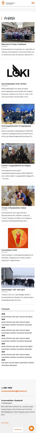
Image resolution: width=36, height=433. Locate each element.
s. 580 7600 (6, 388)
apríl (18, 316)
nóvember (21, 324)
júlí (27, 316)
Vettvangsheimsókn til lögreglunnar (16, 126)
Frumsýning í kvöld (9, 250)
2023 (3, 335)
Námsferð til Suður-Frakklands (13, 44)
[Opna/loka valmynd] (33, 3)
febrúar (9, 316)
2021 (3, 352)
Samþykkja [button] (18, 429)
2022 (3, 343)
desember (28, 324)
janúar (3, 316)
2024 (3, 327)
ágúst (30, 316)
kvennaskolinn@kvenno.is (14, 391)
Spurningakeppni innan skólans (14, 83)
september (5, 324)
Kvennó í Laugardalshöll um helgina (15, 165)
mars (14, 316)
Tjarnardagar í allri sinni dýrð (13, 289)
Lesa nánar (5, 423)
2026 (3, 314)
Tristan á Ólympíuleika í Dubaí (13, 208)
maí (21, 316)
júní (24, 316)
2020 (3, 360)
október (13, 324)
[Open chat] (31, 428)
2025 (3, 319)
